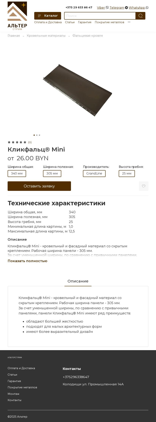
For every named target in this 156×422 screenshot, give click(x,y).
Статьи (70, 22)
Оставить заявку (39, 186)
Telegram (117, 8)
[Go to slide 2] (36, 135)
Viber (101, 8)
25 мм (126, 173)
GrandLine (94, 173)
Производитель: (96, 167)
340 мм (17, 173)
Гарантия (84, 22)
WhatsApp (137, 8)
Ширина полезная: (58, 167)
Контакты (14, 400)
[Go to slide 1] (34, 135)
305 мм (52, 173)
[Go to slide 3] (39, 135)
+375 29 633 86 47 (79, 7)
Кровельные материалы (46, 35)
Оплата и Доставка (48, 22)
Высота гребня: (131, 167)
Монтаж (13, 394)
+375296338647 (76, 377)
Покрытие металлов (109, 22)
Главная (14, 35)
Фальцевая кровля (87, 35)
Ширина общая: (20, 167)
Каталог (51, 15)
